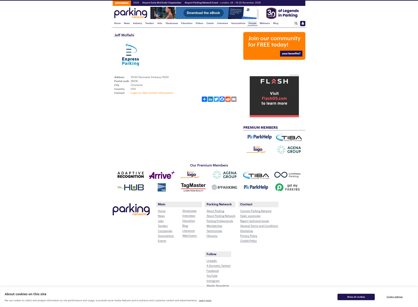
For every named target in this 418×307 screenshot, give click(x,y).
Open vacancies (250, 216)
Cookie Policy (248, 241)
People (252, 23)
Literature (222, 23)
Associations (238, 23)
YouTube (212, 275)
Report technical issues (254, 221)
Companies (165, 231)
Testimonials (214, 231)
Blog (275, 23)
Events (210, 23)
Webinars (265, 23)
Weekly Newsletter (218, 285)
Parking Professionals (220, 221)
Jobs (159, 23)
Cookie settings (395, 297)
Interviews (188, 216)
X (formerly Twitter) (218, 266)
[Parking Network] (130, 12)
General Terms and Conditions (259, 226)
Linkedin (212, 261)
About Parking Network (221, 216)
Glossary (212, 236)
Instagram (213, 281)
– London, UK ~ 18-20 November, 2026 (218, 3)
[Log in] (302, 23)
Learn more (205, 300)
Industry (137, 23)
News (127, 23)
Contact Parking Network (256, 211)
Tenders (149, 23)
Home (117, 23)
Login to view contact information (152, 93)
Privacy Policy (248, 236)
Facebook (213, 271)
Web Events (189, 235)
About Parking (215, 211)
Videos (199, 23)
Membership (214, 226)
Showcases (172, 23)
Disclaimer (246, 231)
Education (186, 23)
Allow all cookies (356, 297)
